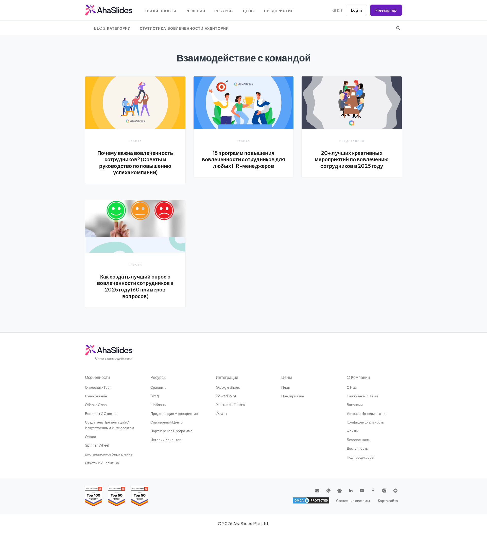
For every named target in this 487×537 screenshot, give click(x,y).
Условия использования (367, 413)
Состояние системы (353, 500)
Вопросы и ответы (100, 413)
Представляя (351, 140)
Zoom (221, 413)
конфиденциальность (365, 422)
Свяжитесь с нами (362, 396)
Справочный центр (166, 422)
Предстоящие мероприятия (174, 413)
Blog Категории (112, 28)
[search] (398, 27)
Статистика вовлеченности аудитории (184, 28)
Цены (249, 11)
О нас (352, 387)
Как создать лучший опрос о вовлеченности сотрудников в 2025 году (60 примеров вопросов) (135, 286)
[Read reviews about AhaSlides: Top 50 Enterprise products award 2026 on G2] (139, 496)
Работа (135, 140)
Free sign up (386, 10)
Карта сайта (388, 500)
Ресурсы (224, 11)
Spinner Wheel (97, 445)
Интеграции (227, 377)
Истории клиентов (165, 439)
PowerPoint (226, 396)
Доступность (357, 448)
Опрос (90, 436)
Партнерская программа (171, 430)
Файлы (352, 430)
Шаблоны (158, 404)
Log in (356, 10)
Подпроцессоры (360, 457)
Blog (154, 396)
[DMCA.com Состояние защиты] (311, 500)
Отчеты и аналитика (102, 462)
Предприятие (278, 11)
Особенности (160, 11)
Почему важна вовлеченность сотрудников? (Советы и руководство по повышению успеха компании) (135, 162)
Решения (195, 11)
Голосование (96, 396)
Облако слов (96, 404)
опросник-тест (98, 387)
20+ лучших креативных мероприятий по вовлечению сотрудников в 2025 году (352, 159)
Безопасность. (359, 439)
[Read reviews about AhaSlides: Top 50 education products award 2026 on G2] (116, 496)
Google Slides (228, 387)
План (285, 387)
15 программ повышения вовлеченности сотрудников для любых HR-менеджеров (243, 159)
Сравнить (158, 387)
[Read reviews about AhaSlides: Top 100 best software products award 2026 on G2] (93, 496)
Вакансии (355, 404)
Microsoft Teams (230, 404)
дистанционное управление (109, 454)
